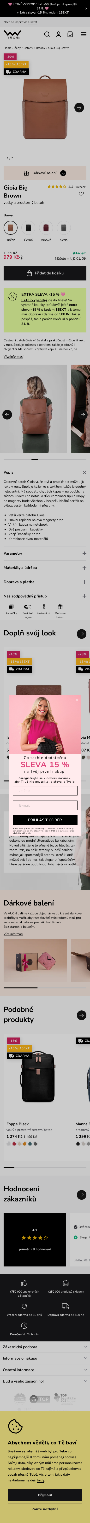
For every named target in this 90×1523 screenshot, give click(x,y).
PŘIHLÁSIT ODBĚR (45, 820)
